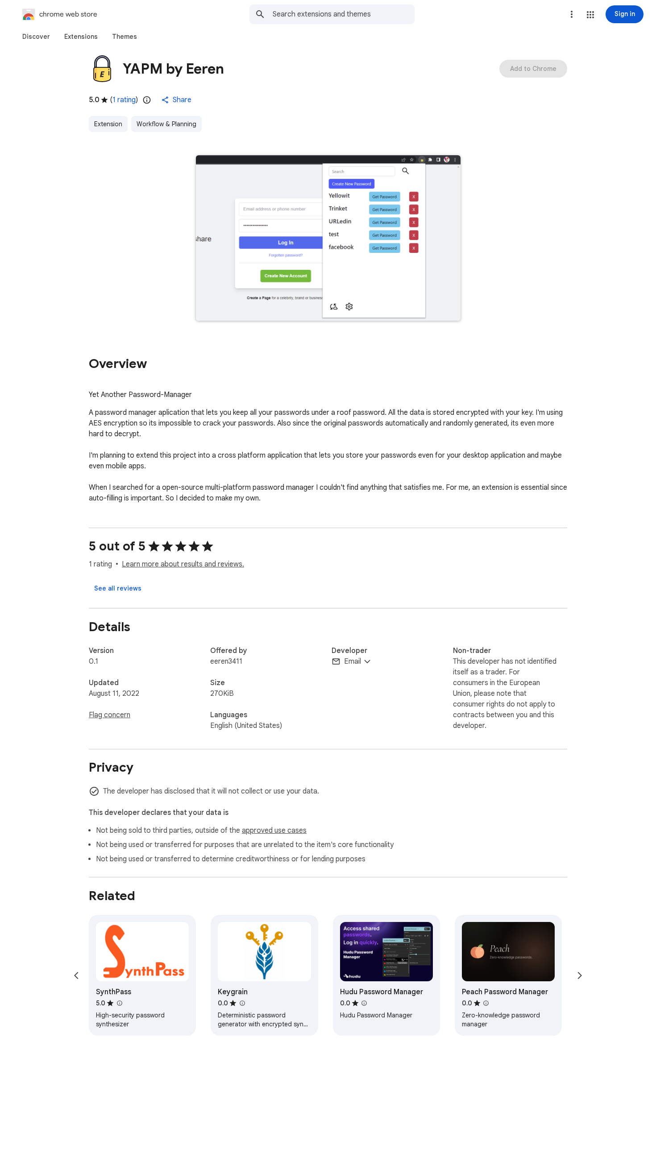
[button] (590, 15)
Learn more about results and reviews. (183, 564)
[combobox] (344, 14)
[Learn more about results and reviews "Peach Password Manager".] (486, 1003)
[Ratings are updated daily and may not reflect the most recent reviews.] (147, 100)
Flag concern (109, 715)
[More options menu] (572, 14)
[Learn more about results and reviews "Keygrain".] (242, 1003)
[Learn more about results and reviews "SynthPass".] (119, 1003)
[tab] (36, 37)
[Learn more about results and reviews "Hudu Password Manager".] (364, 1003)
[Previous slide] (76, 975)
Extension (108, 124)
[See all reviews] (118, 588)
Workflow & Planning (166, 124)
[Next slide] (580, 975)
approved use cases (274, 830)
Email (352, 661)
